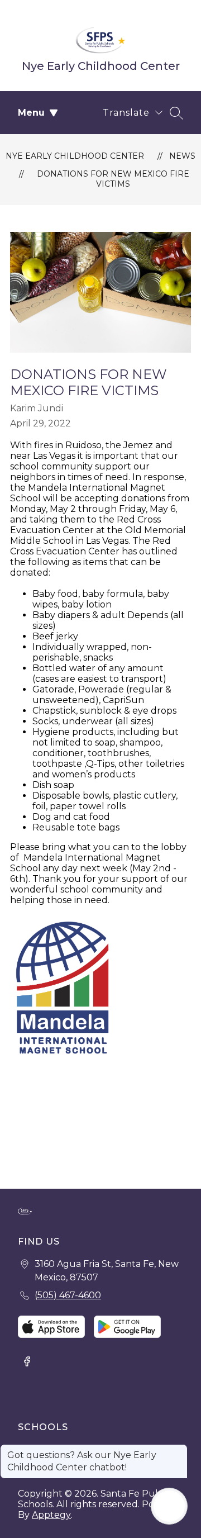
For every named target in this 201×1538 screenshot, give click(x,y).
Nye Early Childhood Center (75, 156)
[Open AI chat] (169, 1506)
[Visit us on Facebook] (27, 1362)
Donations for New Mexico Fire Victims (113, 179)
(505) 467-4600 (68, 1295)
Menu (31, 112)
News (182, 156)
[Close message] (178, 1449)
